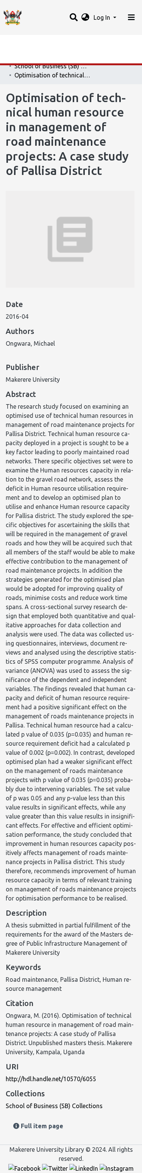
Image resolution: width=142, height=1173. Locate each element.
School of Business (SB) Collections (52, 66)
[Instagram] (117, 1167)
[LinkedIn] (84, 1167)
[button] (85, 17)
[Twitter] (55, 1167)
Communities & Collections (43, 58)
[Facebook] (25, 1167)
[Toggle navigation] (131, 17)
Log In (103, 17)
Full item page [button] (41, 1126)
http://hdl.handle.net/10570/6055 (51, 1078)
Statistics (19, 42)
